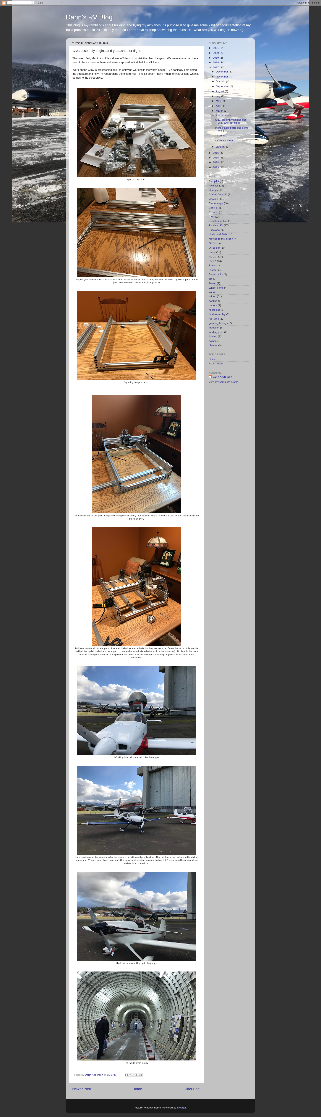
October (221, 81)
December (222, 71)
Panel (212, 252)
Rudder (213, 270)
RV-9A (212, 261)
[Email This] (126, 1075)
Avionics (213, 185)
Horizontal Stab (218, 234)
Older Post (192, 1089)
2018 (216, 62)
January (221, 146)
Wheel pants (216, 287)
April (219, 106)
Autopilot (214, 181)
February (221, 115)
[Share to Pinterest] (140, 1075)
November (222, 76)
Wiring (212, 296)
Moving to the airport (221, 238)
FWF (212, 216)
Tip (210, 278)
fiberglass (214, 309)
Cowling (213, 199)
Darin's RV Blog (89, 17)
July (218, 96)
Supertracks (216, 274)
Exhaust (213, 212)
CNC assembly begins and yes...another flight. (230, 121)
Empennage (216, 203)
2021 (216, 48)
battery (213, 305)
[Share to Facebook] (137, 1075)
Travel (212, 283)
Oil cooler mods (224, 140)
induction (214, 327)
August (220, 91)
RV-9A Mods (216, 363)
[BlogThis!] (130, 1075)
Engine (213, 207)
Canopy (213, 190)
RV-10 (212, 256)
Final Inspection (218, 221)
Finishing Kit (216, 225)
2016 (216, 152)
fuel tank (214, 318)
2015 (216, 157)
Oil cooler (214, 247)
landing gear (216, 332)
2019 (216, 57)
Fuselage (214, 230)
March (220, 110)
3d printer (220, 135)
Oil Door (213, 243)
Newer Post (81, 1089)
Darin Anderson (222, 377)
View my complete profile (223, 382)
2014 (216, 162)
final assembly (217, 314)
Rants (212, 265)
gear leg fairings (218, 323)
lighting (213, 336)
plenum (213, 345)
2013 (216, 167)
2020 (216, 53)
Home (137, 1089)
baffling (213, 301)
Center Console (218, 194)
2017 (216, 67)
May (219, 101)
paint (212, 341)
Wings (212, 292)
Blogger (181, 1107)
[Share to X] (133, 1075)
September (223, 86)
